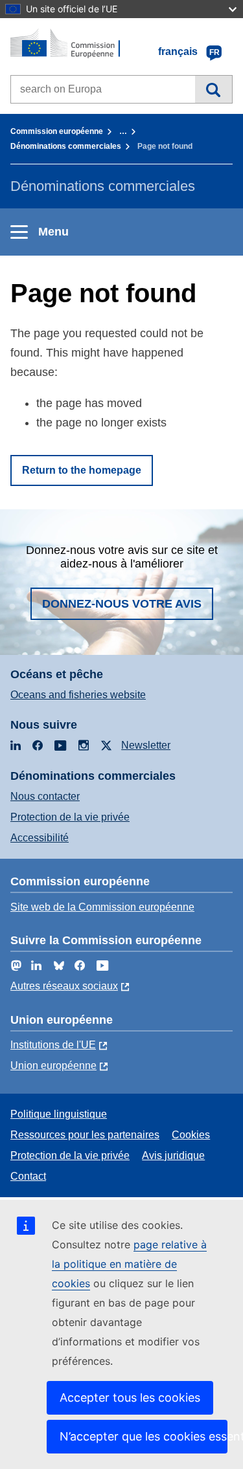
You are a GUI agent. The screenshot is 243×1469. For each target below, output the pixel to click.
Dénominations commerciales (65, 146)
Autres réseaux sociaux (64, 985)
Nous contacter (45, 796)
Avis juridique (173, 1155)
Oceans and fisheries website (78, 694)
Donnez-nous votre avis (122, 603)
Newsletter (145, 745)
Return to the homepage (81, 470)
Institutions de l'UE (53, 1044)
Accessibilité (39, 837)
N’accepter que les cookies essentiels (143, 1436)
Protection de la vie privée (70, 817)
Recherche (213, 89)
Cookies (191, 1134)
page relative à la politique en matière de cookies (129, 1264)
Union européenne (53, 1065)
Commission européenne (56, 131)
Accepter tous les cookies (130, 1397)
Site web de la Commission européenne (102, 906)
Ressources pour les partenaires (84, 1134)
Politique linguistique (58, 1114)
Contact (28, 1176)
